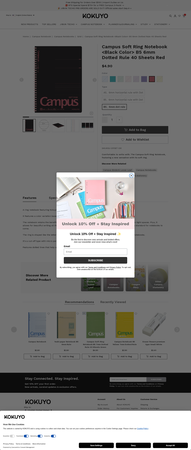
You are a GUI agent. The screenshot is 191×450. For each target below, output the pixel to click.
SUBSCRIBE (95, 260)
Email (67, 246)
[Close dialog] (131, 175)
